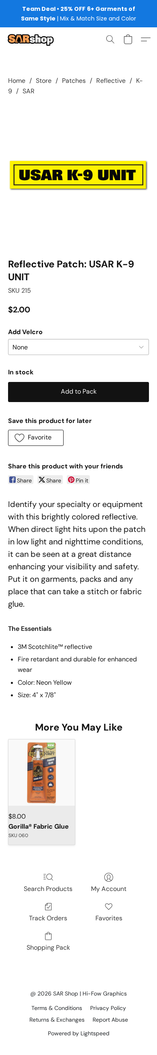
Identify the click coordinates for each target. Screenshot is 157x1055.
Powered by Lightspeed (78, 1033)
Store (44, 80)
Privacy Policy (108, 1008)
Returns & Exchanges (57, 1019)
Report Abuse (110, 1019)
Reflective (111, 80)
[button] (31, 39)
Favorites (108, 918)
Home (16, 80)
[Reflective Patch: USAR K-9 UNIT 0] (78, 175)
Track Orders (48, 918)
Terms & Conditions (56, 1008)
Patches (74, 80)
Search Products (48, 889)
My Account (108, 889)
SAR (29, 91)
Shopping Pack (48, 947)
